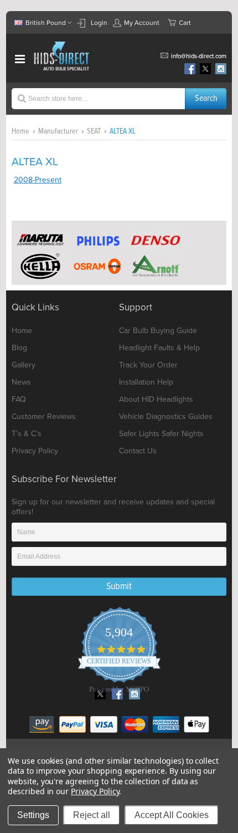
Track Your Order (148, 365)
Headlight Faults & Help (159, 347)
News (21, 382)
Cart (185, 23)
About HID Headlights (156, 399)
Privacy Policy (35, 451)
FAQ (19, 399)
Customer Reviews (44, 416)
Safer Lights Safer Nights (161, 433)
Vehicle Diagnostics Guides (166, 416)
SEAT (94, 131)
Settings (33, 815)
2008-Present (37, 180)
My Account (141, 23)
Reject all (91, 815)
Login (99, 23)
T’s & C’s (27, 433)
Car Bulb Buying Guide (158, 330)
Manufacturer (58, 131)
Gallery (23, 365)
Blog (19, 347)
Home (20, 131)
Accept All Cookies (171, 815)
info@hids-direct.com (198, 56)
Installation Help (146, 382)
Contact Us (138, 451)
